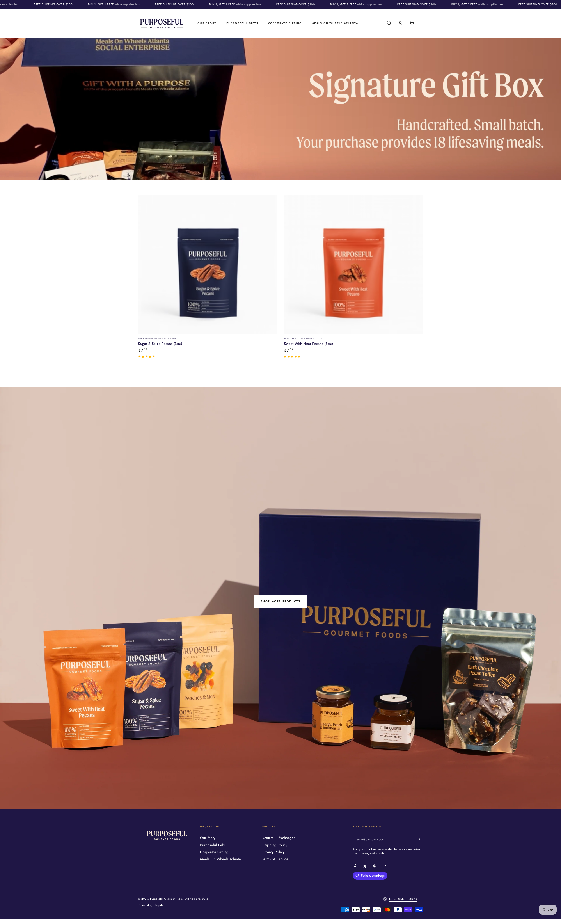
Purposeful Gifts (213, 845)
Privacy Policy (273, 852)
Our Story (207, 837)
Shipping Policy (275, 845)
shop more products (280, 601)
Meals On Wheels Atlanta (220, 859)
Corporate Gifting (214, 852)
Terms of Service (275, 859)
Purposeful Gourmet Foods (166, 899)
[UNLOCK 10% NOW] (420, 839)
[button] (389, 23)
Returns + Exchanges (278, 837)
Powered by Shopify (150, 905)
